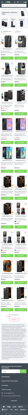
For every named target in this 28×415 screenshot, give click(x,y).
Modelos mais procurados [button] (10, 381)
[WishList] (21, 2)
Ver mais (14, 319)
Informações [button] (6, 376)
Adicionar (7, 58)
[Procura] (3, 5)
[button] (7, 108)
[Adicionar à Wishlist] (12, 36)
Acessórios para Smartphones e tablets (12, 9)
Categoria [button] (5, 385)
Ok (23, 371)
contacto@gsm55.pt (9, 393)
